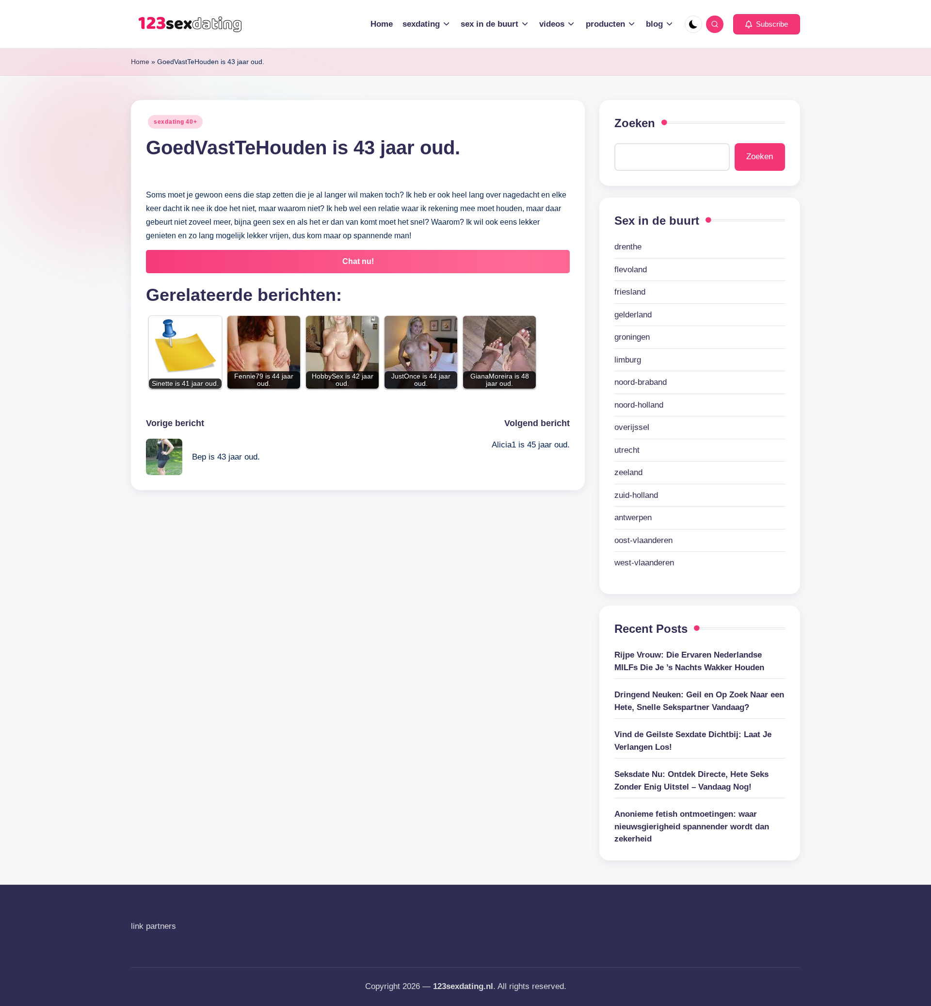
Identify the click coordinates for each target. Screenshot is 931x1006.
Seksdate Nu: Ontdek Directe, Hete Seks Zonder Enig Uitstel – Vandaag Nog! (691, 781)
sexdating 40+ (175, 121)
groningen (632, 337)
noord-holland (638, 405)
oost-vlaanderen (643, 540)
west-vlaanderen (644, 562)
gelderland (633, 314)
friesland (629, 292)
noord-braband (640, 382)
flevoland (630, 269)
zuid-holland (636, 495)
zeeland (628, 472)
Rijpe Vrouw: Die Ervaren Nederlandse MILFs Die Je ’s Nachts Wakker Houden (689, 661)
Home (140, 62)
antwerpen (633, 517)
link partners (153, 926)
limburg (627, 359)
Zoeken (634, 123)
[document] (699, 405)
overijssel (631, 427)
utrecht (627, 450)
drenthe (628, 246)
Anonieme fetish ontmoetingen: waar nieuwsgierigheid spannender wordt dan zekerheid (691, 826)
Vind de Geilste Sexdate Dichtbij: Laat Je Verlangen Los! (692, 741)
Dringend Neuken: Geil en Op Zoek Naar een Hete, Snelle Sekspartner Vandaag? (699, 701)
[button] (766, 24)
